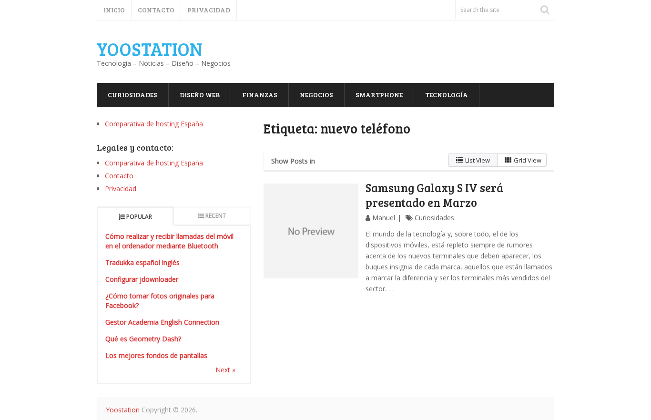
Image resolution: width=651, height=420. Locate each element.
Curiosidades (132, 94)
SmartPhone (379, 94)
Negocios (316, 94)
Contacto (156, 9)
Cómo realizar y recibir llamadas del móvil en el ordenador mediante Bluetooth (169, 241)
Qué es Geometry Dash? (143, 338)
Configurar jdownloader (141, 279)
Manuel (383, 217)
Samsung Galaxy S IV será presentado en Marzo (434, 195)
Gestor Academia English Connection (162, 322)
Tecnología (446, 94)
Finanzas (259, 94)
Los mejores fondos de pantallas (156, 355)
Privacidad (208, 9)
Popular (139, 217)
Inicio (114, 9)
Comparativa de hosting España (154, 123)
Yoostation (149, 49)
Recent (215, 216)
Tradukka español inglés (142, 262)
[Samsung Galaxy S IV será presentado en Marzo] (311, 231)
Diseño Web (200, 94)
